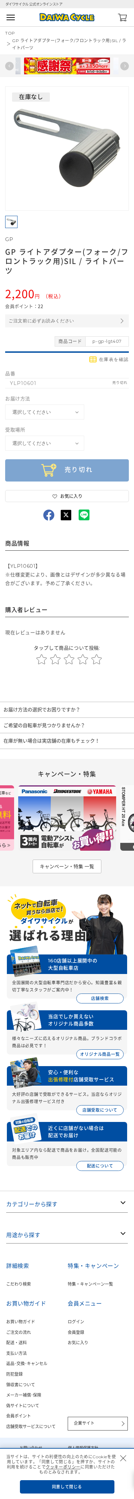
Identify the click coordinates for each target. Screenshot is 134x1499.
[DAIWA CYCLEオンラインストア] (67, 17)
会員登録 (76, 1332)
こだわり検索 (18, 1284)
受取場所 (15, 430)
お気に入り (78, 1342)
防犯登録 (14, 1374)
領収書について (20, 1384)
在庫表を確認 (114, 359)
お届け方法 (17, 399)
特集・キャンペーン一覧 (90, 1284)
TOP (10, 33)
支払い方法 (16, 1353)
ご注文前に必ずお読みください (41, 320)
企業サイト (84, 1423)
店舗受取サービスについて (31, 1426)
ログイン (76, 1321)
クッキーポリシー (63, 1467)
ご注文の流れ (18, 1332)
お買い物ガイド (20, 1321)
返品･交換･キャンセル (26, 1363)
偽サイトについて (22, 1405)
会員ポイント (18, 1416)
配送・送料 (16, 1342)
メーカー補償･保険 (23, 1395)
